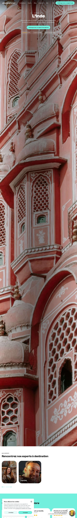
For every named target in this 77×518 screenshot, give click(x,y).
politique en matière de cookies (23, 508)
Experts (30, 3)
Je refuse (10, 512)
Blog (35, 3)
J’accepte (25, 512)
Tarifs (47, 3)
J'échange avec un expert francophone (38, 27)
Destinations (22, 3)
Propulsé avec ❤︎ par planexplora (63, 516)
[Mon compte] (53, 2)
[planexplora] (9, 3)
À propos (41, 3)
